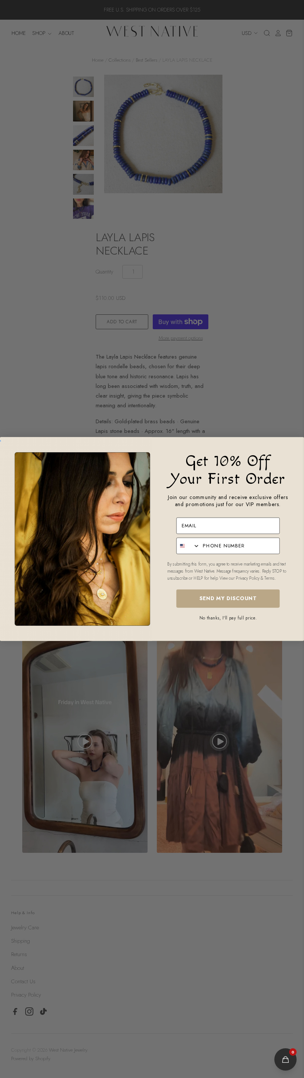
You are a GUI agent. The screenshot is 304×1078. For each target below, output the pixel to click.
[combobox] (187, 546)
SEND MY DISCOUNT (227, 598)
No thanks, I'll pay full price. (228, 618)
